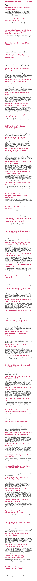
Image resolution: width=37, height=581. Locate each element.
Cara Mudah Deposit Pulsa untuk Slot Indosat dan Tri (17, 183)
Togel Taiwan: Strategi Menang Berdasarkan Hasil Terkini (15, 568)
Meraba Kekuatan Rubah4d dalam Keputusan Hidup (16, 534)
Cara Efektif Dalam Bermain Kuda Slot (18, 355)
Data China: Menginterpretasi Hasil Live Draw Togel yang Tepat (18, 478)
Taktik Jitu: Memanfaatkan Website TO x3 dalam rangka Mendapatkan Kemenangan (18, 81)
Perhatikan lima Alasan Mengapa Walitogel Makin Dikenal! (16, 321)
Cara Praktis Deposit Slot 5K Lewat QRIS (17, 399)
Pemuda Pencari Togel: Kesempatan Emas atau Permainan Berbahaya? (17, 410)
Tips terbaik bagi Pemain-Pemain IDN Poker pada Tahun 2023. (18, 8)
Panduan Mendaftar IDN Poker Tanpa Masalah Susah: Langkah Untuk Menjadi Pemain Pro (17, 150)
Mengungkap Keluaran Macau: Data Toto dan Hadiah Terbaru (17, 500)
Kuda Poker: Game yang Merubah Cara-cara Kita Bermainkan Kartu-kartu (18, 433)
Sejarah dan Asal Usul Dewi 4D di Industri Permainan (16, 422)
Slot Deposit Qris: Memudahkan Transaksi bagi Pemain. (16, 19)
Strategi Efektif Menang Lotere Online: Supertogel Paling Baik (18, 300)
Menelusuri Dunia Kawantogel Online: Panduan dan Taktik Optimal (18, 467)
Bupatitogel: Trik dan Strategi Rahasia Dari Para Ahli (18, 265)
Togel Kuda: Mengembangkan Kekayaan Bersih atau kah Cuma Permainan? (16, 195)
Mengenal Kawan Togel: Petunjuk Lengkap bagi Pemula (16, 489)
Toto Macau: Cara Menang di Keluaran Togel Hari (18, 207)
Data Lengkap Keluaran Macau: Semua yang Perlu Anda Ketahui (18, 289)
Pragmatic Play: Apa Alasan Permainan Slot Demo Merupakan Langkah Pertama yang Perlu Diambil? (18, 219)
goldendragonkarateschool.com (18, 2)
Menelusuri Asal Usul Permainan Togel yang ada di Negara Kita (18, 162)
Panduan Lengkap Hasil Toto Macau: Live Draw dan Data (17, 232)
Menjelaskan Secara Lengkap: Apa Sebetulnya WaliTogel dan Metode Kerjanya (17, 333)
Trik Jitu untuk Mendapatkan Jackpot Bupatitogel (18, 69)
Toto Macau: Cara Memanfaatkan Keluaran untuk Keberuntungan (16, 104)
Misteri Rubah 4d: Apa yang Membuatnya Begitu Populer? (15, 556)
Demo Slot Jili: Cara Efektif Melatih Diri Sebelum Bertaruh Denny (18, 254)
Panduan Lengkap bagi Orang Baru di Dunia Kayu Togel (17, 523)
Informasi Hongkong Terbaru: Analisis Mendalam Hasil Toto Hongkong (18, 243)
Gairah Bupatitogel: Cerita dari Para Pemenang (17, 44)
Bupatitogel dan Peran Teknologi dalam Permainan (18, 276)
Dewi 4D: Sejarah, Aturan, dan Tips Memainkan (17, 444)
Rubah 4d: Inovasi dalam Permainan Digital (17, 93)
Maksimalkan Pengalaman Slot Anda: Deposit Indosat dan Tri (17, 172)
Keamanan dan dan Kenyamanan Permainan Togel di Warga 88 (16, 545)
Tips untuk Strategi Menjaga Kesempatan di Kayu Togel (14, 511)
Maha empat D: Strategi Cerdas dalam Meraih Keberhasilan (18, 455)
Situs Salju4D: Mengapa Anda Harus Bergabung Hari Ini (17, 377)
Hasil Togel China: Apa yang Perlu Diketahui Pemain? (16, 115)
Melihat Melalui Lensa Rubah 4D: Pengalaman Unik (16, 345)
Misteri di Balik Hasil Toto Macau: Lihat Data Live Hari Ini (18, 388)
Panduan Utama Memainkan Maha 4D (18, 311)
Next (31, 578)
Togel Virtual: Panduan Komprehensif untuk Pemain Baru (17, 366)
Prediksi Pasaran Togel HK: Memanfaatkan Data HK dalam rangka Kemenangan (18, 56)
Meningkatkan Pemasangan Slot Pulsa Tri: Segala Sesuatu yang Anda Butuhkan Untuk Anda (18, 31)
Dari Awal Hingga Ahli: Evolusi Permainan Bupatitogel (15, 127)
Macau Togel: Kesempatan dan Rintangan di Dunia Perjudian (15, 138)
